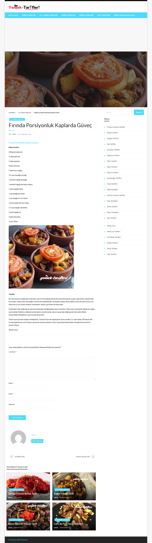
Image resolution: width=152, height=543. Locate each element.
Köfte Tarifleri (112, 207)
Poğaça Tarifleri (113, 138)
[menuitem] (13, 15)
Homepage (12, 112)
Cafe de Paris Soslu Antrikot (68, 523)
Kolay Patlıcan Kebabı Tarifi (22, 523)
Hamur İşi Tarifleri (113, 231)
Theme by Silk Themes (18, 540)
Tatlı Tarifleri (103, 15)
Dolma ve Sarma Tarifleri (116, 127)
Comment (13, 352)
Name (11, 383)
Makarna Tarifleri (113, 155)
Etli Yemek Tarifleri (49, 15)
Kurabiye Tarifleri (113, 150)
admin (14, 134)
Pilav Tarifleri (112, 161)
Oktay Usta (13, 15)
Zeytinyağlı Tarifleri (114, 178)
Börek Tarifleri (86, 15)
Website (12, 404)
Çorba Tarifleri (68, 15)
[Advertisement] (76, 34)
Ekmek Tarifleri (112, 133)
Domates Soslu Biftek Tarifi (22, 493)
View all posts (37, 441)
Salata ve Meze (112, 172)
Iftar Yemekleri (112, 201)
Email (11, 394)
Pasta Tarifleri (112, 184)
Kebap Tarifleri (29, 15)
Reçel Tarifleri (112, 167)
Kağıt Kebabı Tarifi (64, 493)
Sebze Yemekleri (113, 212)
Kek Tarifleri (111, 144)
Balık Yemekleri (112, 190)
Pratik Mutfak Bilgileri (124, 15)
